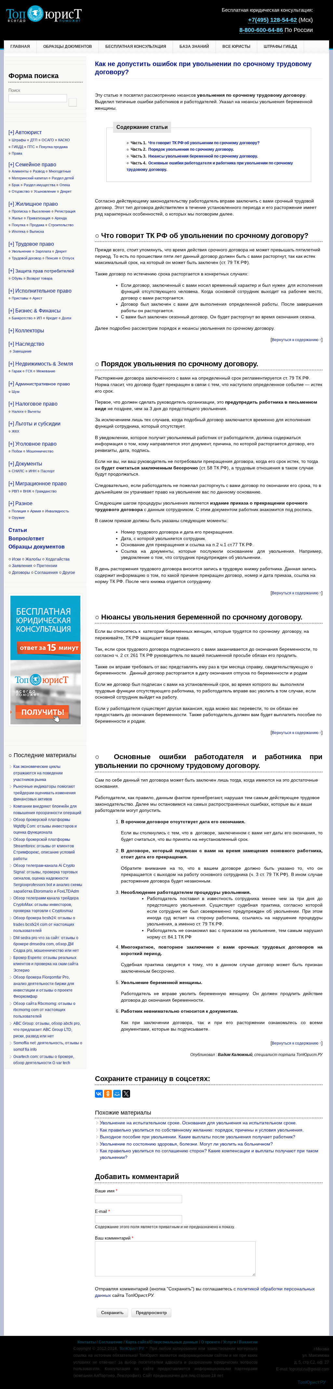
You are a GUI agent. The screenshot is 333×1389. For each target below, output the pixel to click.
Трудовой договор (26, 258)
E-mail (102, 1211)
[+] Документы (25, 463)
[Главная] (44, 20)
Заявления (22, 565)
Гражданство (46, 491)
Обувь (17, 278)
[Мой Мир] (117, 1094)
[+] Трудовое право (31, 244)
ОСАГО (48, 140)
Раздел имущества (39, 185)
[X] (126, 1094)
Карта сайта (137, 1342)
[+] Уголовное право (32, 444)
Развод (39, 171)
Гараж (16, 371)
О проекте (210, 1342)
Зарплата (43, 251)
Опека (65, 185)
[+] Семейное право (32, 164)
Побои (17, 451)
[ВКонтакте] (99, 1094)
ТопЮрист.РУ (131, 1348)
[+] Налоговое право (33, 404)
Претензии (47, 565)
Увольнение (21, 251)
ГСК (29, 371)
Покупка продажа (53, 147)
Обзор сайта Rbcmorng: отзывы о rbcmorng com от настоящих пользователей (44, 1010)
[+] (41, 270)
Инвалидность (57, 511)
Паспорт (48, 471)
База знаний (194, 46)
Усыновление (45, 191)
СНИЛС (18, 471)
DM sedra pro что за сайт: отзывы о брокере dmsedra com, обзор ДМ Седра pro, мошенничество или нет (46, 944)
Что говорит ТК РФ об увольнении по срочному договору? (204, 143)
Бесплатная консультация (135, 46)
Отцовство (21, 191)
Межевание (45, 371)
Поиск (14, 90)
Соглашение (111, 1342)
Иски (16, 559)
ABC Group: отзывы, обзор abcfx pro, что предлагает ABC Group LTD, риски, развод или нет (47, 1029)
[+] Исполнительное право (40, 291)
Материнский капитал (29, 178)
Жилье (17, 218)
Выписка (37, 231)
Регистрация (65, 211)
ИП (39, 318)
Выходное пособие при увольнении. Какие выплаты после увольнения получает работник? (197, 1136)
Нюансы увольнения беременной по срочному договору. (203, 156)
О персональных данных (174, 1342)
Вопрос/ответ (26, 538)
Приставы (20, 298)
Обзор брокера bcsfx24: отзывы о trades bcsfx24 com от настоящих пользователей (44, 924)
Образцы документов (67, 46)
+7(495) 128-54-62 (272, 20)
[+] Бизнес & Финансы (34, 310)
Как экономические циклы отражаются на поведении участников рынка (38, 773)
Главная (20, 46)
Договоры (21, 572)
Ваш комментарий (114, 1238)
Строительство (60, 225)
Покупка (18, 225)
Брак (16, 185)
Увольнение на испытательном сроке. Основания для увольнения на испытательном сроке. (198, 1122)
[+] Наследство (26, 344)
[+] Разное (20, 503)
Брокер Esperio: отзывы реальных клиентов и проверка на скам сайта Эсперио (45, 964)
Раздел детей (63, 178)
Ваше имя (106, 1190)
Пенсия (52, 258)
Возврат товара (39, 278)
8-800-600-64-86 (261, 30)
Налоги (17, 411)
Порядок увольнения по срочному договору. (191, 149)
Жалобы (33, 559)
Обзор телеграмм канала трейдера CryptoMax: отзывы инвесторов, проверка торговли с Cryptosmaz (46, 904)
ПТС (31, 147)
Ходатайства (58, 559)
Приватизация (38, 218)
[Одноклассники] (108, 1094)
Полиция (19, 511)
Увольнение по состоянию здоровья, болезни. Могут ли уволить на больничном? (186, 1143)
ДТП (33, 140)
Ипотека (18, 231)
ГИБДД (17, 147)
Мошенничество (39, 451)
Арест (37, 298)
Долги (66, 318)
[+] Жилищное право (33, 204)
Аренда (61, 218)
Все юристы (236, 46)
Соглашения (46, 572)
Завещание (22, 351)
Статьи (17, 530)
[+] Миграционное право (37, 483)
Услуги (229, 1342)
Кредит (52, 318)
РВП (15, 491)
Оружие (18, 518)
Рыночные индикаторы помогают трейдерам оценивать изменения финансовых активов (44, 792)
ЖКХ (15, 431)
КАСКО (64, 140)
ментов (55, 546)
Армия (35, 511)
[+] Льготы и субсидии (34, 423)
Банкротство (22, 318)
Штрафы (19, 140)
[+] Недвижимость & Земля (40, 364)
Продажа (37, 225)
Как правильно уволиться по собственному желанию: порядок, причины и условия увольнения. (202, 1129)
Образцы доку (27, 546)
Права (17, 153)
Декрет (66, 191)
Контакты (86, 1342)
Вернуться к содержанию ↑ (296, 340)
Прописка (20, 211)
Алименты (20, 171)
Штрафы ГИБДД (280, 46)
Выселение (41, 211)
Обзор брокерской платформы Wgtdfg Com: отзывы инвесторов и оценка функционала (45, 826)
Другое (68, 572)
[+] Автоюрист (25, 132)
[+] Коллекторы (26, 330)
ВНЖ (27, 491)
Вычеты (34, 411)
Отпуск (68, 258)
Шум (16, 392)
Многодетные (60, 171)
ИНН (32, 471)
